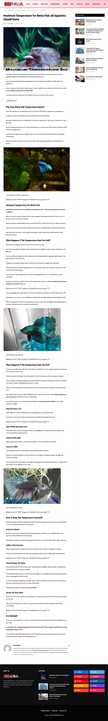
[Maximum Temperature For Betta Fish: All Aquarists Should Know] (36, 49)
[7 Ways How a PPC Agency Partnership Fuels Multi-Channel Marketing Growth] (80, 50)
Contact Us (63, 711)
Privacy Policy (45, 711)
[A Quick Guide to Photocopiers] (80, 79)
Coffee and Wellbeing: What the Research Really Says (94, 68)
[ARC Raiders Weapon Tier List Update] (80, 41)
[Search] (104, 4)
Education (44, 4)
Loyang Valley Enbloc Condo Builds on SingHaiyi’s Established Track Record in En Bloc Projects (95, 30)
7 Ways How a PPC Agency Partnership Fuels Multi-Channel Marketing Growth (94, 50)
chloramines (47, 297)
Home (28, 4)
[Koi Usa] (14, 4)
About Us (55, 711)
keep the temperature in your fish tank (27, 634)
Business (35, 4)
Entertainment (55, 4)
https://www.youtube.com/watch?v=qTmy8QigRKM (21, 588)
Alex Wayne (11, 23)
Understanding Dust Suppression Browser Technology (94, 59)
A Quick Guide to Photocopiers (94, 76)
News (72, 4)
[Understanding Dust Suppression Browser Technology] (80, 61)
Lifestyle (79, 4)
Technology (96, 4)
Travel (87, 4)
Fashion (65, 4)
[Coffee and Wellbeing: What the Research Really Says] (80, 70)
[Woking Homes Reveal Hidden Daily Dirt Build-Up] (80, 22)
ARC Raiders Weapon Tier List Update (93, 40)
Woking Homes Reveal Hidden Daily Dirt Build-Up (94, 20)
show (14, 100)
